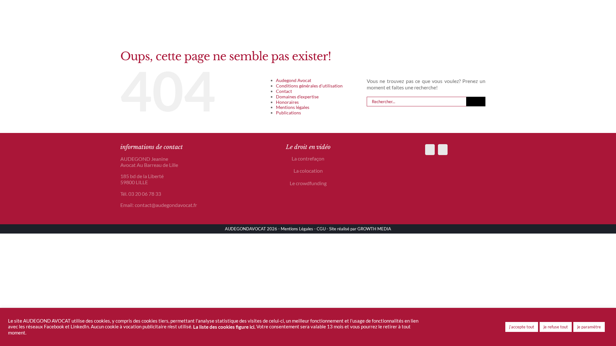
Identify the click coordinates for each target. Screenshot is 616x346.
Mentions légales (292, 107)
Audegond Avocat (293, 80)
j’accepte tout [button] (521, 326)
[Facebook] (430, 149)
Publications (288, 112)
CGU (321, 228)
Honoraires (287, 102)
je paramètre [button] (589, 326)
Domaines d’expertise (297, 96)
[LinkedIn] (443, 149)
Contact (284, 91)
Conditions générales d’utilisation (309, 85)
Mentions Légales (297, 228)
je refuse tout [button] (555, 326)
